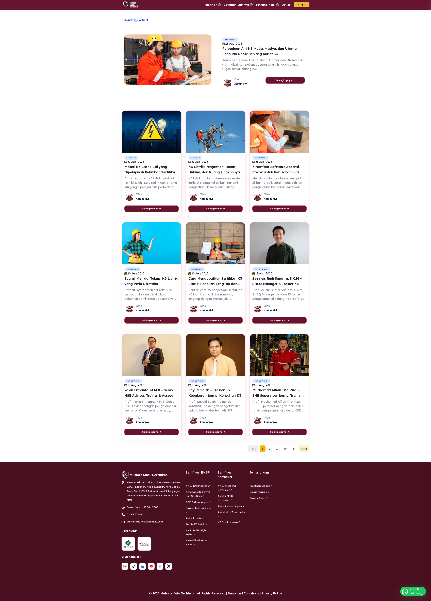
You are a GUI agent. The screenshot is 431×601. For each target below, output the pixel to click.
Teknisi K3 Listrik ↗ (196, 524)
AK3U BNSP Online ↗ (198, 485)
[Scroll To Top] (425, 597)
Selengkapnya (284, 80)
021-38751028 (135, 514)
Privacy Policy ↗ (259, 498)
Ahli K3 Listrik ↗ (195, 518)
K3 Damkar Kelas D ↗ (230, 522)
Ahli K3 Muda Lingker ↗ (231, 506)
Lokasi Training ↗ (260, 492)
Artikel (143, 20)
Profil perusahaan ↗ (261, 485)
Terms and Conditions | (244, 593)
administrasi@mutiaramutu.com (145, 521)
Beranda (128, 20)
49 (293, 448)
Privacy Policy (271, 593)
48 (285, 448)
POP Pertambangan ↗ (198, 502)
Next (304, 448)
